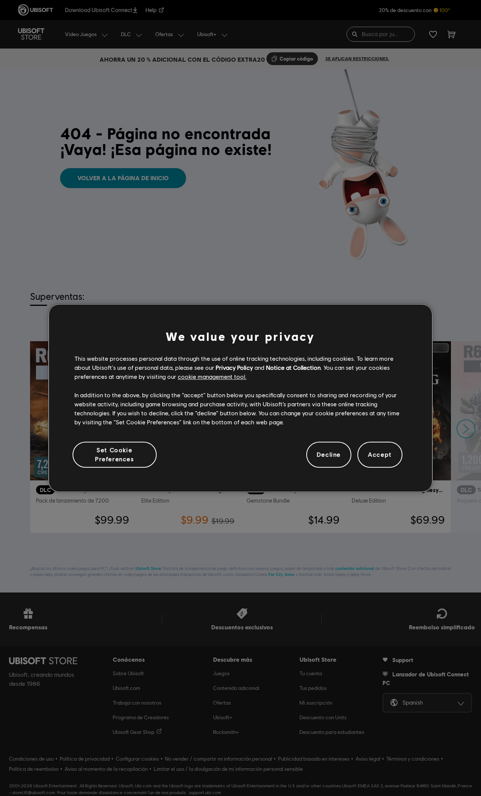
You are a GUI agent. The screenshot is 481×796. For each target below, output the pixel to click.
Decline (329, 454)
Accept (380, 454)
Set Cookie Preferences (114, 454)
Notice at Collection (293, 367)
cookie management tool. (212, 376)
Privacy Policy (234, 367)
